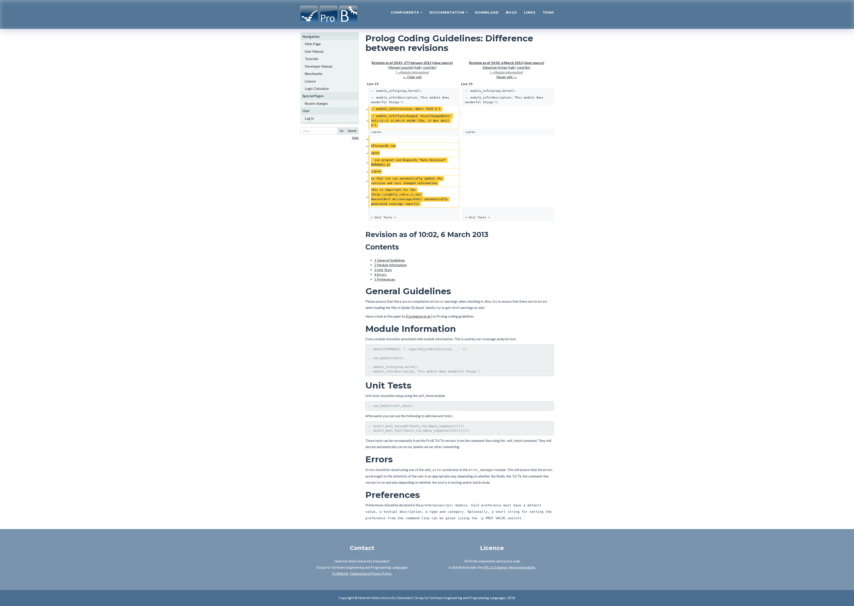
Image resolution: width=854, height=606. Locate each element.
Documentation (447, 12)
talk (418, 67)
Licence (310, 81)
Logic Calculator (317, 89)
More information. (522, 567)
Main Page (313, 44)
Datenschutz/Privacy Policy (370, 574)
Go (342, 131)
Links (530, 12)
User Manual (314, 51)
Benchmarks (313, 74)
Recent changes (316, 103)
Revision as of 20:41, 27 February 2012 (401, 63)
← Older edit (412, 77)
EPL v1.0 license (495, 567)
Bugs (511, 12)
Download (487, 12)
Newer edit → (506, 77)
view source (442, 63)
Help (355, 138)
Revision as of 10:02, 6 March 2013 (496, 63)
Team (548, 12)
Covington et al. (419, 316)
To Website (340, 574)
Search (352, 131)
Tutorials (311, 59)
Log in (309, 118)
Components (405, 12)
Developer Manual (318, 66)
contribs (429, 67)
